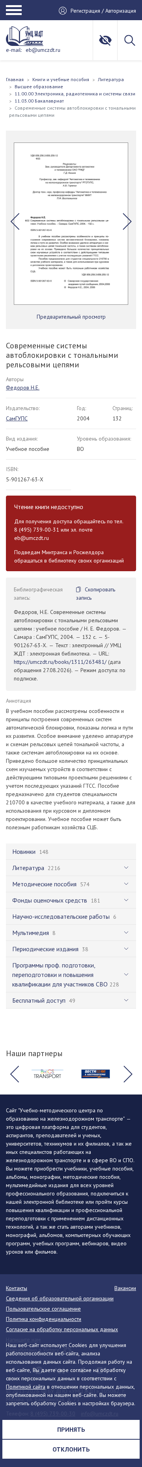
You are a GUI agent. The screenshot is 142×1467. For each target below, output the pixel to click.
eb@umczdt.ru (43, 49)
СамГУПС (17, 418)
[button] (15, 221)
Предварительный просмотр (71, 316)
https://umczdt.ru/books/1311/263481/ (60, 661)
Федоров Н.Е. (22, 387)
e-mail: (14, 49)
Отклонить (71, 1449)
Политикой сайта (25, 1386)
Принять (71, 1429)
